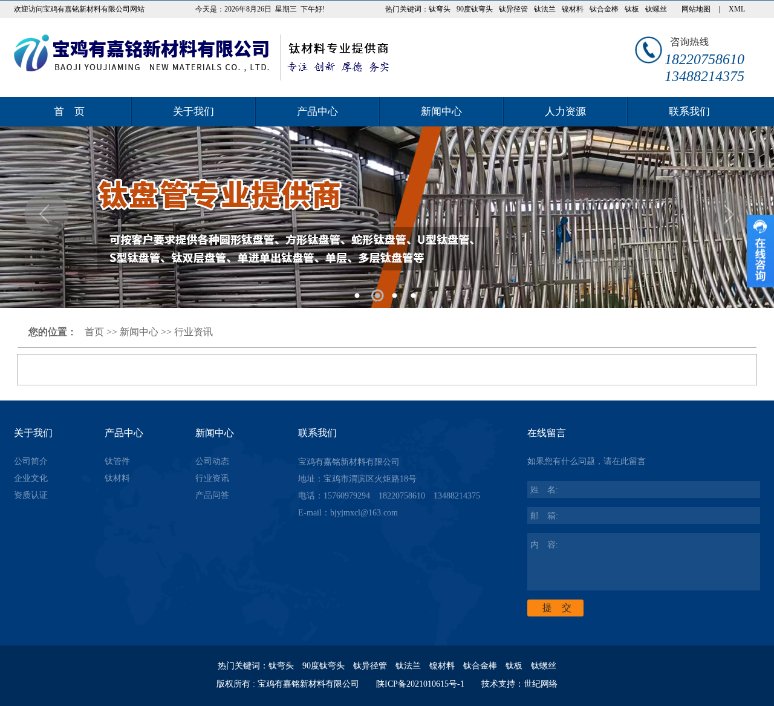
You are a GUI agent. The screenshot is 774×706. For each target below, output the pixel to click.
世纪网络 (541, 683)
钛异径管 (513, 9)
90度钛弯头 (475, 9)
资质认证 (31, 495)
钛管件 (117, 461)
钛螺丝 (656, 9)
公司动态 (212, 461)
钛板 (632, 9)
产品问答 (212, 495)
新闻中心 (441, 111)
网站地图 (696, 9)
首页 (94, 332)
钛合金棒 (604, 9)
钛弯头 (439, 9)
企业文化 (31, 478)
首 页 (69, 111)
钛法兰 (545, 9)
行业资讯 (193, 332)
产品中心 (317, 111)
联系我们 (689, 111)
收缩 (760, 251)
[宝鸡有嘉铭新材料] (201, 57)
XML (737, 9)
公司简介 (31, 461)
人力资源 (565, 111)
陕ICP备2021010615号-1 (420, 683)
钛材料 (117, 478)
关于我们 (193, 111)
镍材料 (573, 9)
